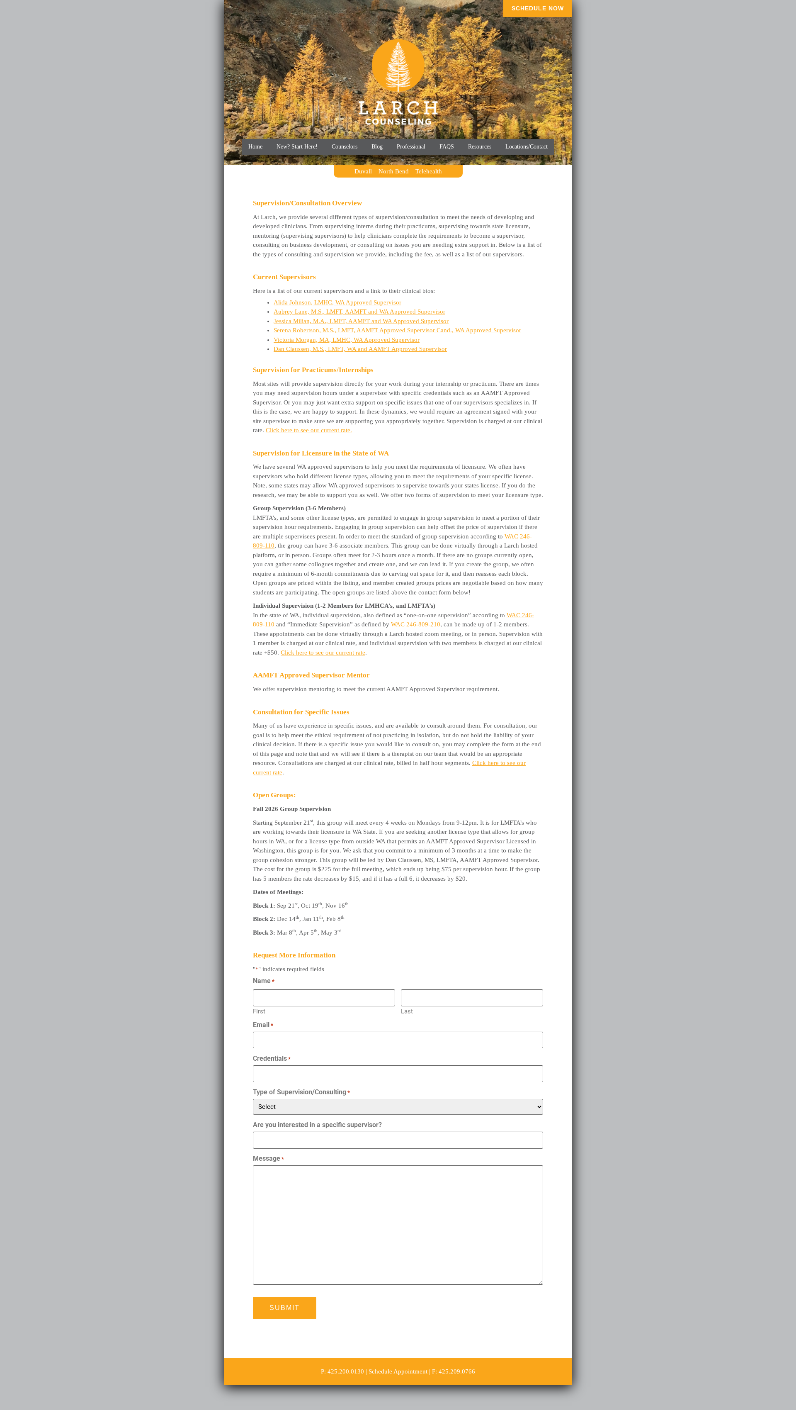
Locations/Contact (526, 146)
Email (263, 1025)
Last (407, 1011)
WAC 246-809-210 (415, 624)
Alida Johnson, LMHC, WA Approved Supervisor (337, 302)
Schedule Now (538, 8)
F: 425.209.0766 (453, 1371)
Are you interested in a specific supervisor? (317, 1125)
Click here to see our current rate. (309, 430)
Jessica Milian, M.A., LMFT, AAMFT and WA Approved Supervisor (361, 321)
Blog (377, 146)
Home (255, 146)
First (259, 1011)
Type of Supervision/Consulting (301, 1092)
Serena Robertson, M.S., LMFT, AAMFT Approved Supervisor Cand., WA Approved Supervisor (397, 330)
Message (268, 1158)
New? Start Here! (297, 146)
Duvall (363, 171)
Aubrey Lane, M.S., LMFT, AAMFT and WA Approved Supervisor (359, 311)
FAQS (446, 146)
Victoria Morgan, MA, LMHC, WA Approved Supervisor (347, 339)
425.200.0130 (346, 1371)
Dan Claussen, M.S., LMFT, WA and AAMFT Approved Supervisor (360, 349)
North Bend (394, 171)
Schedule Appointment (398, 1371)
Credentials (272, 1058)
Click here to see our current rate (323, 652)
